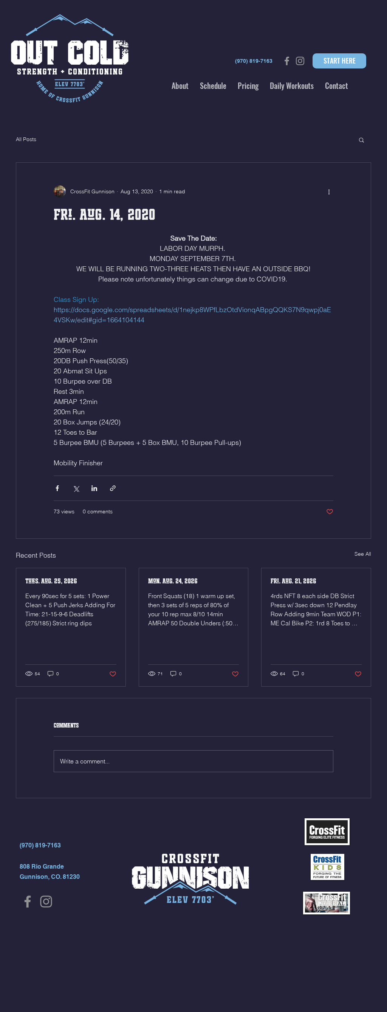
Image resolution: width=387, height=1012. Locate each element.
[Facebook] (28, 901)
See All (362, 553)
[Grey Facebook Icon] (287, 61)
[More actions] (328, 191)
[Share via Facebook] (57, 488)
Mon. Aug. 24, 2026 (173, 581)
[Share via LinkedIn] (94, 488)
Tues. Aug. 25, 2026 (51, 581)
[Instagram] (46, 901)
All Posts (26, 139)
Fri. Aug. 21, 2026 (293, 581)
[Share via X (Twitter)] (75, 488)
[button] (180, 85)
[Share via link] (112, 488)
